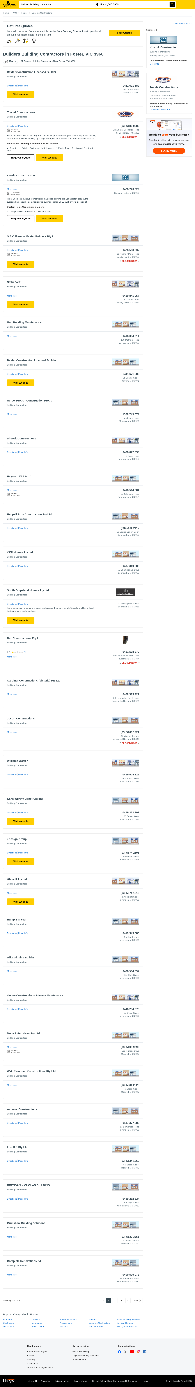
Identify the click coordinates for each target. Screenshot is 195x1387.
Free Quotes (124, 33)
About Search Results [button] (182, 24)
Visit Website (20, 94)
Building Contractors (17, 76)
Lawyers (36, 1319)
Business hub (79, 1359)
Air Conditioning (125, 1323)
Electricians (8, 1323)
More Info (23, 85)
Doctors (64, 1326)
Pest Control (38, 1326)
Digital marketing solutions (86, 1355)
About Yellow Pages (37, 1351)
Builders (93, 1319)
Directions (12, 85)
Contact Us (32, 1363)
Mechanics (37, 1323)
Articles (30, 1355)
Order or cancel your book (40, 1367)
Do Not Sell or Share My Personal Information (115, 1381)
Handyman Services (127, 1326)
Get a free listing (81, 1351)
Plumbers (7, 1319)
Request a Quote (20, 157)
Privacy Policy (62, 1381)
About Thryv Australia (39, 1381)
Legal (145, 1381)
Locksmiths (8, 1326)
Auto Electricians (68, 1319)
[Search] (172, 4)
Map (11, 61)
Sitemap (31, 1359)
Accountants (66, 1323)
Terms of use (80, 1381)
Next (136, 1300)
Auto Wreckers (96, 1326)
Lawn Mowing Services (128, 1319)
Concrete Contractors (99, 1323)
